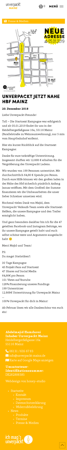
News (14, 411)
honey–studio (36, 381)
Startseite (17, 391)
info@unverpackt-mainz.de (27, 355)
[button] (42, 6)
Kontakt (21, 395)
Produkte (22, 415)
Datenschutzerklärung (31, 403)
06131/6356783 (21, 351)
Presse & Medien (18, 21)
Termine (21, 419)
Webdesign (12, 381)
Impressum (23, 399)
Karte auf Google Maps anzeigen (31, 360)
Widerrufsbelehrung (29, 407)
